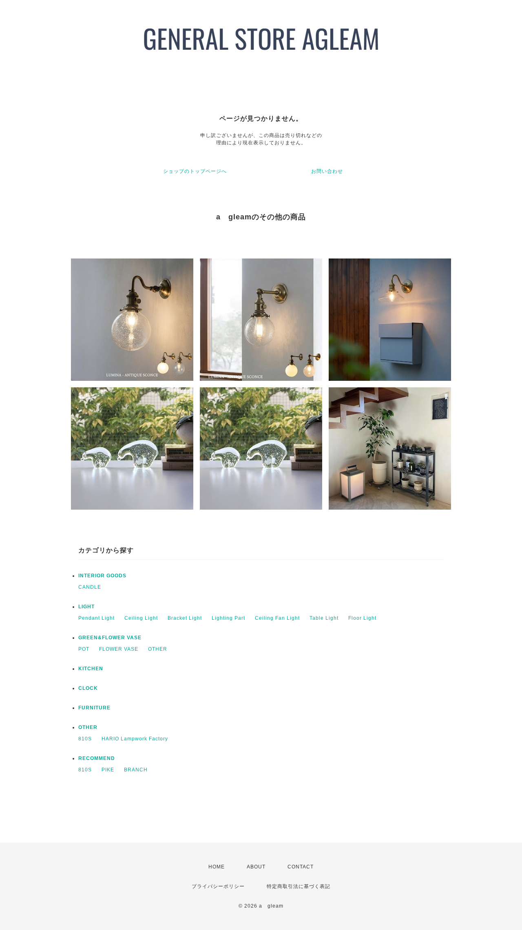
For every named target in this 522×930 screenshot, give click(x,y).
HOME (216, 867)
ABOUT (256, 867)
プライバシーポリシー (218, 886)
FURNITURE (94, 708)
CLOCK (88, 688)
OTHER (157, 649)
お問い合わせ (327, 171)
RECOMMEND (96, 758)
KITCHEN (90, 669)
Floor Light (362, 618)
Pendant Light (96, 618)
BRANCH (136, 770)
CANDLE (89, 587)
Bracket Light (185, 618)
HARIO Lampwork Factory (135, 739)
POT (83, 649)
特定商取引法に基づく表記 (298, 886)
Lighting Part (228, 618)
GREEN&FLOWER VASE (110, 638)
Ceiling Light (141, 618)
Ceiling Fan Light (277, 618)
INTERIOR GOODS (102, 576)
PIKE (108, 770)
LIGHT (86, 607)
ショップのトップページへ (195, 171)
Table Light (324, 618)
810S (85, 739)
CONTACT (301, 867)
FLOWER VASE (118, 649)
